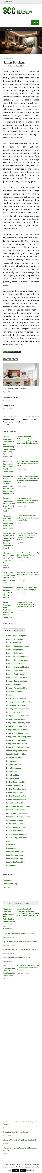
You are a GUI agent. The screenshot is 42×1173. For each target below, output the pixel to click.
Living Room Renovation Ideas (18, 817)
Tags (27, 903)
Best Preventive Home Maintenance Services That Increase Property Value (26, 604)
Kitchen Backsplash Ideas (16, 782)
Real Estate (10, 845)
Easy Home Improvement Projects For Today (18, 934)
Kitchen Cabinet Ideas (14, 785)
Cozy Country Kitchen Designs (14, 389)
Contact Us (8, 880)
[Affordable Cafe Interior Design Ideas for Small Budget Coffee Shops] (9, 461)
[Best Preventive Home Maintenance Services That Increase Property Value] (9, 602)
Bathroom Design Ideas (15, 639)
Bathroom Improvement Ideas (17, 646)
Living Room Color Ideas (15, 803)
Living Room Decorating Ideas (18, 806)
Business (10, 695)
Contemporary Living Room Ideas (19, 709)
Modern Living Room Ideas (16, 838)
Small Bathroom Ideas (14, 852)
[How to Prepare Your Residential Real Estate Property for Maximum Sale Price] (9, 499)
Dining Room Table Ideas (16, 740)
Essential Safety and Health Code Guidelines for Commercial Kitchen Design (28, 518)
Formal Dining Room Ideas (16, 751)
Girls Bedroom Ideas (14, 758)
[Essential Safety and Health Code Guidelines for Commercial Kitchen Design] (9, 516)
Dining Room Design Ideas (16, 726)
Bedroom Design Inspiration (17, 681)
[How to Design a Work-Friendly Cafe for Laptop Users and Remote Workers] (9, 553)
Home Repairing (12, 775)
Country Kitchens (8, 59)
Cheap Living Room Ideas (16, 698)
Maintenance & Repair (14, 820)
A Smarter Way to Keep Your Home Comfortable (19, 1140)
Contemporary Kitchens (15, 705)
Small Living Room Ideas (15, 862)
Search (35, 22)
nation (18, 352)
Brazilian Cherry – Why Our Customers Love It (19, 949)
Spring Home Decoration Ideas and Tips (16, 957)
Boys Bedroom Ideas (14, 691)
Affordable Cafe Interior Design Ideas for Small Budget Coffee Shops (28, 463)
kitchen (12, 352)
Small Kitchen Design (14, 859)
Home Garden (11, 761)
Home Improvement (13, 764)
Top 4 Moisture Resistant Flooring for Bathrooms (20, 941)
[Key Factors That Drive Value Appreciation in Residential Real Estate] (9, 573)
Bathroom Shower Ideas (15, 663)
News (8, 841)
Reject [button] (23, 1170)
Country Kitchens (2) (10, 397)
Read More (30, 1170)
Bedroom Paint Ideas (14, 684)
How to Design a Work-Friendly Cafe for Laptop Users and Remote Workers (28, 555)
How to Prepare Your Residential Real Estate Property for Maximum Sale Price (28, 501)
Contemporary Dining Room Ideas (19, 702)
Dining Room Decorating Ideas (18, 723)
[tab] (9, 630)
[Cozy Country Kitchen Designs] (21, 375)
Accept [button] (15, 1170)
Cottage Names (8, 406)
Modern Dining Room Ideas (16, 834)
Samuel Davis (20, 66)
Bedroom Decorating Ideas (16, 677)
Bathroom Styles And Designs (18, 667)
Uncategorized (12, 865)
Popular (7, 903)
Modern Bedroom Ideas (15, 831)
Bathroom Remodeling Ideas (17, 656)
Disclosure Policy (10, 884)
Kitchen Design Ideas (14, 792)
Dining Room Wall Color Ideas (17, 747)
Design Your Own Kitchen (16, 719)
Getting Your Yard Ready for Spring (15, 1132)
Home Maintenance (13, 768)
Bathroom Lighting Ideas (15, 650)
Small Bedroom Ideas (14, 855)
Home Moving (11, 771)
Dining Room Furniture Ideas (17, 730)
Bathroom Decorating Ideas (17, 636)
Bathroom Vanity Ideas (15, 674)
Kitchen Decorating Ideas (16, 789)
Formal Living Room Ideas (16, 754)
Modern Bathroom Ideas (15, 827)
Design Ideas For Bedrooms (17, 716)
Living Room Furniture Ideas (17, 813)
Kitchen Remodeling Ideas (16, 796)
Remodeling (11, 848)
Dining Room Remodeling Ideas (18, 737)
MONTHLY (21, 630)
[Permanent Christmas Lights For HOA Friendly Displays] (9, 588)
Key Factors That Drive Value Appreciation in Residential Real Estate (28, 575)
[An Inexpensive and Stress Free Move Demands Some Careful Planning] (9, 966)
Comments (18, 903)
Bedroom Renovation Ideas (16, 688)
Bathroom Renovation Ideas (17, 660)
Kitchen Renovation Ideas (16, 799)
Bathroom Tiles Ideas (14, 670)
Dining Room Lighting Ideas (17, 733)
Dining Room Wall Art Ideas (16, 744)
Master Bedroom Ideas (15, 824)
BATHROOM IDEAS (13, 643)
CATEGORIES (9, 630)
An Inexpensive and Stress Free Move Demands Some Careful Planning (28, 968)
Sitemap (7, 887)
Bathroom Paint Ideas (14, 653)
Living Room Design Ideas (16, 810)
